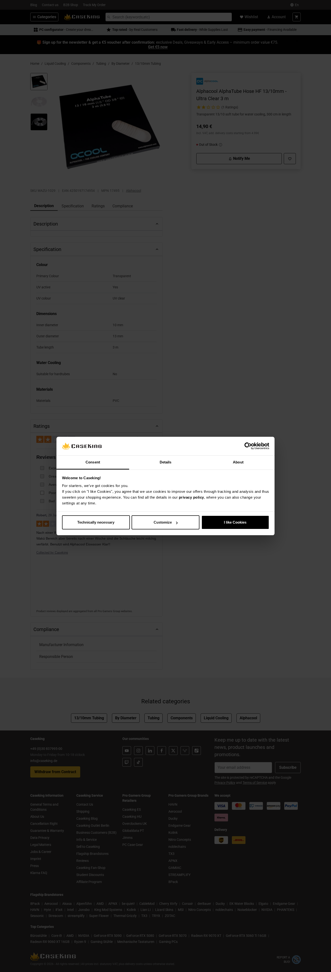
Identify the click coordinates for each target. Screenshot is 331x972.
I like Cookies (235, 522)
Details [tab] (166, 462)
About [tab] (238, 462)
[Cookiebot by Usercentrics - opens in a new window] (248, 446)
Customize (163, 522)
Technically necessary (95, 522)
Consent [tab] (93, 462)
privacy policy (191, 497)
